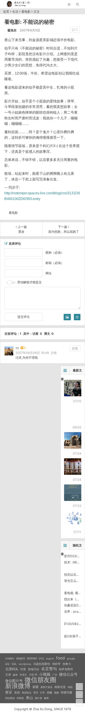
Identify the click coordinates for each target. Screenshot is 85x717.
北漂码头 (11, 669)
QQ (7, 664)
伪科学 (56, 664)
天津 (8, 674)
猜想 (70, 687)
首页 (6, 11)
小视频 (44, 674)
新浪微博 (18, 685)
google (71, 658)
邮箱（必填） (55, 263)
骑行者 (38, 698)
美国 (17, 692)
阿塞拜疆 (66, 692)
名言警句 (49, 668)
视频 (56, 692)
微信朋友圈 (40, 679)
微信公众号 (68, 674)
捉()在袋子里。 (74, 636)
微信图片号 (14, 681)
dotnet (32, 658)
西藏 (49, 692)
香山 (29, 697)
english (50, 658)
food (60, 657)
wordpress (25, 664)
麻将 (46, 698)
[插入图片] (67, 317)
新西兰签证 (47, 687)
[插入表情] (77, 317)
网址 (49, 273)
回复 (75, 348)
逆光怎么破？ (73, 580)
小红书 (33, 674)
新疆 (35, 687)
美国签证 (26, 692)
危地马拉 (33, 669)
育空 (35, 692)
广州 (54, 674)
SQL (14, 664)
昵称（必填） (55, 252)
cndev (9, 658)
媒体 (15, 674)
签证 (8, 692)
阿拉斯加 (10, 698)
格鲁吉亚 (60, 687)
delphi (20, 658)
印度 (23, 669)
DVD (41, 658)
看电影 (26, 11)
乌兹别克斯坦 (41, 664)
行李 (42, 692)
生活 (15, 11)
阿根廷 (20, 698)
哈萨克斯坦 (66, 669)
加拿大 (67, 664)
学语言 (23, 674)
